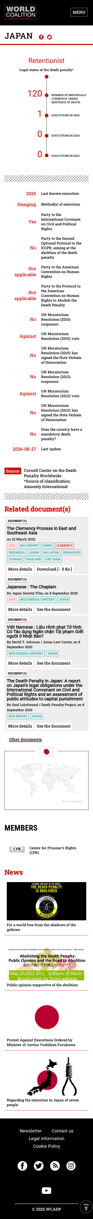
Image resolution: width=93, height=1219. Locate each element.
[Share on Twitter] (49, 37)
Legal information (46, 1138)
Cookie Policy (46, 1146)
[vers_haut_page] (86, 1207)
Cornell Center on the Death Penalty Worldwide (50, 473)
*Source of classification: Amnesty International (47, 483)
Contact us (62, 1131)
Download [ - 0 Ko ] (54, 569)
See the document (53, 609)
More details (20, 569)
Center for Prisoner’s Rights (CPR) (53, 850)
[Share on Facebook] (41, 37)
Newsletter (31, 1131)
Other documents (25, 739)
